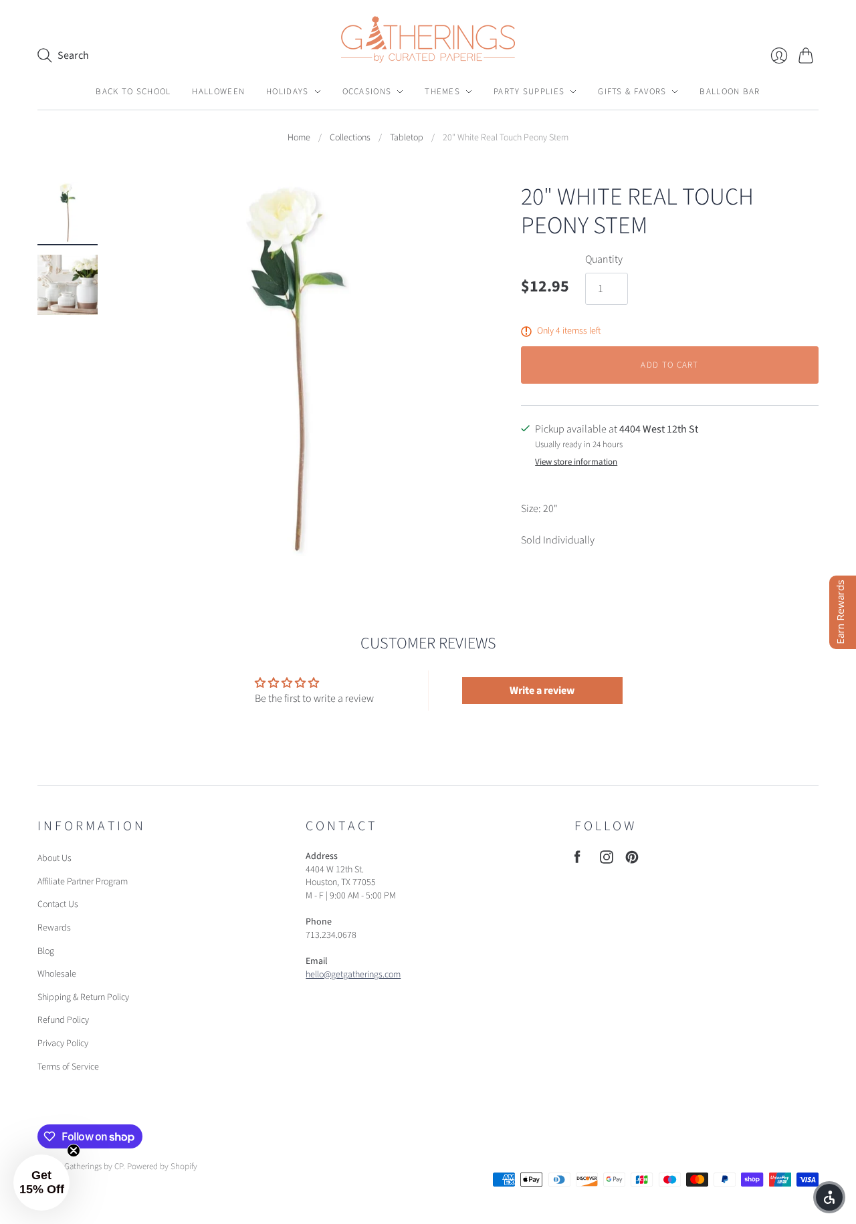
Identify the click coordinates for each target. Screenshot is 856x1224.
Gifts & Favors (632, 92)
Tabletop (406, 138)
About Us (54, 858)
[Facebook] (577, 860)
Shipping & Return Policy (83, 997)
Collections (350, 138)
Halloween (218, 92)
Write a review (542, 690)
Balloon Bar (730, 92)
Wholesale (56, 974)
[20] (67, 212)
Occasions (367, 92)
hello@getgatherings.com (353, 974)
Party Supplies (529, 92)
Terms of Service (68, 1067)
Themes (442, 92)
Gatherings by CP (93, 1166)
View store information (576, 462)
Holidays (287, 92)
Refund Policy (63, 1020)
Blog (45, 951)
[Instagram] (606, 860)
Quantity (604, 259)
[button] (41, 1182)
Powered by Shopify (162, 1166)
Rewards (54, 928)
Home (299, 138)
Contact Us (57, 904)
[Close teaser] (73, 1150)
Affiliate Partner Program (82, 881)
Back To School (133, 92)
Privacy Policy (62, 1043)
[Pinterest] (632, 860)
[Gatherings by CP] (428, 39)
